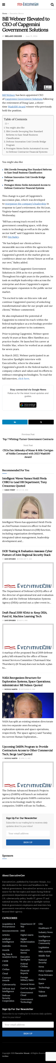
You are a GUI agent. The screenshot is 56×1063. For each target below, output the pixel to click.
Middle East (44, 955)
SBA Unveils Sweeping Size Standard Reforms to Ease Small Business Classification (24, 135)
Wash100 (43, 995)
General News (27, 984)
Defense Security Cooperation (8, 998)
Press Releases (46, 975)
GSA (41, 924)
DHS (22, 930)
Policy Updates (46, 970)
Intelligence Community (44, 942)
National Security (43, 961)
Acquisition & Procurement (8, 925)
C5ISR (5, 965)
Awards (5, 950)
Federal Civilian (24, 965)
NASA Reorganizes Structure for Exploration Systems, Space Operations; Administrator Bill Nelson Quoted (26, 681)
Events (23, 946)
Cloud (5, 973)
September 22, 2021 (27, 689)
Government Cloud (26, 993)
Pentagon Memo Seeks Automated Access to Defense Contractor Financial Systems (27, 150)
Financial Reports (24, 972)
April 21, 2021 (25, 758)
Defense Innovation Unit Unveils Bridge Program (26, 143)
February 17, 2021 (25, 559)
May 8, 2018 (23, 620)
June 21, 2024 (31, 36)
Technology (44, 987)
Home (4, 13)
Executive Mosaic (22, 1053)
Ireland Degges (13, 36)
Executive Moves (17, 13)
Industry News (46, 932)
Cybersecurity (9, 984)
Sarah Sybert (9, 490)
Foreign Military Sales (26, 978)
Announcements (10, 930)
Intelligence (44, 936)
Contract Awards (6, 979)
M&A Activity (45, 951)
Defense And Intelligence (8, 990)
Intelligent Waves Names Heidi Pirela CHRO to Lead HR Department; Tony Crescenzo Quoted (24, 482)
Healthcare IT (45, 928)
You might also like (15, 127)
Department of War (27, 925)
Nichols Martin (10, 689)
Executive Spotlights (25, 958)
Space (41, 983)
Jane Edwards (10, 559)
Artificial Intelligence (8, 940)
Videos (42, 991)
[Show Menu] (3, 4)
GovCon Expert (27, 988)
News (41, 966)
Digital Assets (26, 935)
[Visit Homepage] (28, 4)
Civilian (6, 969)
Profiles (42, 979)
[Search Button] (52, 4)
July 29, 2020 (23, 490)
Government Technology (26, 1000)
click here (23, 378)
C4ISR (5, 961)
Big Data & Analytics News (9, 955)
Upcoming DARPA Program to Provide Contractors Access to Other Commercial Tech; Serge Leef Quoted (27, 750)
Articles (6, 935)
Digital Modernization (27, 940)
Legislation (44, 947)
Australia (6, 946)
